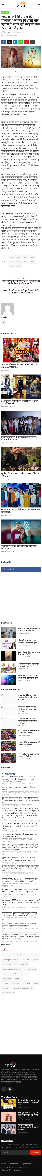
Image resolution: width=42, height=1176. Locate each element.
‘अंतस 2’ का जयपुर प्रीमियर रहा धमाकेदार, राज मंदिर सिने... (20, 511)
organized (6, 988)
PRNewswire (23, 1168)
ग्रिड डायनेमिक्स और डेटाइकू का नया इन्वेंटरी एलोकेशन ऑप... (28, 1102)
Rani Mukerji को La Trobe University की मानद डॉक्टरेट (18, 788)
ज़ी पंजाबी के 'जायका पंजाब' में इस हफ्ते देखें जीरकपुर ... (29, 731)
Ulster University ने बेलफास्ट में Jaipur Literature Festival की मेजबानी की (19, 835)
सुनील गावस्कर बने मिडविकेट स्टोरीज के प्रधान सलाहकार (28, 1127)
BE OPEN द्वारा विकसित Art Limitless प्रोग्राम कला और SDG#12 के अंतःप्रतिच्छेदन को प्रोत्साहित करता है (20, 890)
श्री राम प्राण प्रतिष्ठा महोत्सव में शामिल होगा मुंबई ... (28, 665)
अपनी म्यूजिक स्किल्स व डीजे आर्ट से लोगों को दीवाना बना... (28, 677)
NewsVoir (17, 1170)
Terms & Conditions (9, 1168)
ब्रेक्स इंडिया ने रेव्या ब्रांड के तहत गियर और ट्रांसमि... (29, 653)
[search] (39, 3)
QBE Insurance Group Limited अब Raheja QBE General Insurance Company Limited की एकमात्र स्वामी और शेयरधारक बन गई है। (20, 936)
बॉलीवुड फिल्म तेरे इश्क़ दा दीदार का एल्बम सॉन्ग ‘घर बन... (19, 547)
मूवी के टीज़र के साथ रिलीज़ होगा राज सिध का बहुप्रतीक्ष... (20, 474)
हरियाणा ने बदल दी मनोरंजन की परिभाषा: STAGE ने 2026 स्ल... (19, 438)
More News (5, 944)
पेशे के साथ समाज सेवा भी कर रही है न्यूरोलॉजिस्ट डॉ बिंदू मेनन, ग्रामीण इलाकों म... (21, 282)
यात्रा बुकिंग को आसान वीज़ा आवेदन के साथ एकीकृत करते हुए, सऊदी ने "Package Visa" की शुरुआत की (19, 914)
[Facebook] (3, 1089)
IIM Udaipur (7, 979)
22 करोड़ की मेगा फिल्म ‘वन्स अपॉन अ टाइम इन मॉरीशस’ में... (19, 402)
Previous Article (22, 278)
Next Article (19, 288)
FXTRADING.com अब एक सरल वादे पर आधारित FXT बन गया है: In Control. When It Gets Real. (19, 859)
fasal (11, 257)
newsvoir (21, 633)
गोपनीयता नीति (6, 1170)
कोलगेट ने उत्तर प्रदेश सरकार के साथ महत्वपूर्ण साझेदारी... (29, 629)
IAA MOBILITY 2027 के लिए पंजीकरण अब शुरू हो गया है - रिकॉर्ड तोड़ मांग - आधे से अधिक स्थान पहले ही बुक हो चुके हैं (21, 902)
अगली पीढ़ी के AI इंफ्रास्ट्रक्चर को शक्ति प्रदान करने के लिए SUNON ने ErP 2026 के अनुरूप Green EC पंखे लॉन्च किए (20, 826)
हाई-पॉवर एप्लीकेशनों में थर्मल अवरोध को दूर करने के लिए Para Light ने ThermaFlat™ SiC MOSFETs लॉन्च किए (21, 800)
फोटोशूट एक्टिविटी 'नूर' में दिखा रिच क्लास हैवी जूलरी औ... (28, 1115)
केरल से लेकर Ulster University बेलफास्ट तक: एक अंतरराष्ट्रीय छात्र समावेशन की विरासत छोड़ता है (19, 880)
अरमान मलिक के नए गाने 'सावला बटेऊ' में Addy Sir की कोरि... (19, 366)
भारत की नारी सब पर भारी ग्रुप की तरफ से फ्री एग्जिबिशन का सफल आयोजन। (21, 291)
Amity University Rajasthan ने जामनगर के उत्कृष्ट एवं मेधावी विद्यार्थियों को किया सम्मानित (20, 924)
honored (6, 955)
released (18, 979)
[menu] (3, 3)
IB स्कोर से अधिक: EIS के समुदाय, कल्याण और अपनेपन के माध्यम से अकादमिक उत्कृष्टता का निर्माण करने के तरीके (20, 868)
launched (24, 964)
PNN (19, 702)
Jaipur (35, 960)
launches (34, 955)
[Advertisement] (21, 595)
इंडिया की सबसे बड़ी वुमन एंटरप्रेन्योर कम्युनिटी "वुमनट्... (29, 641)
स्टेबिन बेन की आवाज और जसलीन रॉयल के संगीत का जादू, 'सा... (27, 697)
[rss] (10, 1089)
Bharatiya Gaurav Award (12, 969)
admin (4, 317)
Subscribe (35, 1152)
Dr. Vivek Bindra (30, 969)
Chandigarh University (11, 960)
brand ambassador (20, 955)
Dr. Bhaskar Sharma (10, 964)
